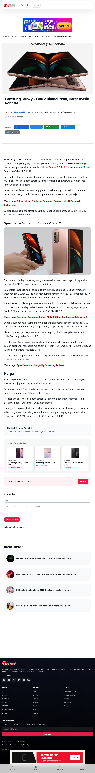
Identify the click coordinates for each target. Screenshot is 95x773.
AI (2, 692)
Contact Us (13, 745)
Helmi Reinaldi (19, 112)
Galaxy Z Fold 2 (57, 167)
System (36, 5)
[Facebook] (9, 680)
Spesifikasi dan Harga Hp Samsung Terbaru (41, 365)
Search (66, 706)
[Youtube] (24, 680)
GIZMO (14, 36)
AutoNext (36, 706)
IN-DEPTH (5, 699)
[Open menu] (28, 5)
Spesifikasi (67, 702)
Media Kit (22, 745)
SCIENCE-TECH (7, 709)
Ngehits (35, 702)
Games (35, 713)
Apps (34, 709)
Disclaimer (30, 745)
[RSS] (29, 680)
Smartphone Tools (70, 692)
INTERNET (5, 713)
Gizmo (35, 692)
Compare (67, 699)
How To (35, 699)
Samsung (80, 163)
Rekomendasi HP (70, 695)
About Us (5, 745)
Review (35, 695)
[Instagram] (14, 680)
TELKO (4, 695)
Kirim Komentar (12, 519)
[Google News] (4, 680)
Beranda (5, 36)
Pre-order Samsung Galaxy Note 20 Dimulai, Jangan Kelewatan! (52, 316)
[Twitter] (19, 680)
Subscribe (47, 734)
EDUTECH (5, 702)
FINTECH (5, 706)
